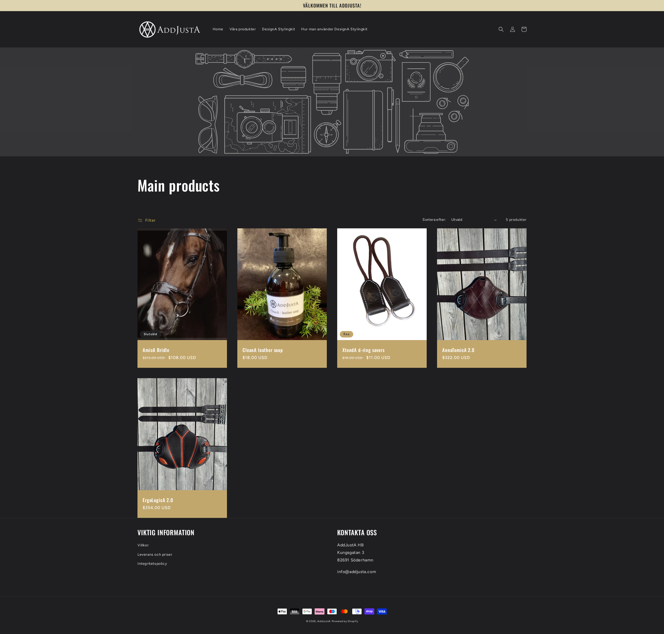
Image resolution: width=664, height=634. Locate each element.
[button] (501, 29)
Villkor (143, 545)
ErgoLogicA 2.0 (158, 500)
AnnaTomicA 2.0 (458, 350)
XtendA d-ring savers (363, 350)
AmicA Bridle (156, 350)
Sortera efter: (434, 219)
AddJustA (324, 621)
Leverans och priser (154, 554)
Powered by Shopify (345, 621)
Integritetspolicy (152, 563)
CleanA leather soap (263, 350)
